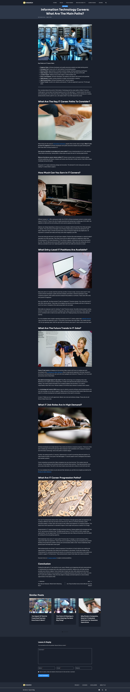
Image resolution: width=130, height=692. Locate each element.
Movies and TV (80, 2)
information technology (59, 144)
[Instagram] (106, 690)
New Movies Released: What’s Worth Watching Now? (50, 583)
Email (59, 668)
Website (78, 668)
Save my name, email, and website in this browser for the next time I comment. (57, 672)
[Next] (98, 614)
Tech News (69, 2)
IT (48, 219)
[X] (102, 690)
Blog (61, 2)
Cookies (84, 685)
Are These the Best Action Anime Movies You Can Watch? (79, 583)
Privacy (77, 685)
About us (103, 685)
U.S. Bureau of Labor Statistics (54, 372)
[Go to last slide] (31, 614)
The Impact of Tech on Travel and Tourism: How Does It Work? (39, 618)
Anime (101, 2)
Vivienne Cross (42, 17)
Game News (92, 2)
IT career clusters (51, 558)
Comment (42, 650)
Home (55, 2)
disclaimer (93, 685)
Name (41, 668)
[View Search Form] (106, 3)
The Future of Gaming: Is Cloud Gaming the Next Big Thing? (64, 618)
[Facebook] (99, 690)
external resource (86, 318)
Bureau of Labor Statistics (44, 472)
